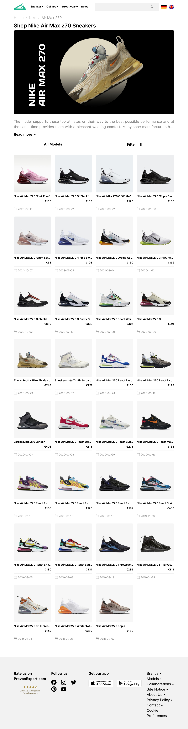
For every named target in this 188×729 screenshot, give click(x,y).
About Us (154, 694)
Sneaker (36, 6)
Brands (153, 673)
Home (19, 18)
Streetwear (68, 6)
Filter (131, 144)
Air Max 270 (52, 18)
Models (153, 679)
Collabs (51, 6)
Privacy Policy (158, 700)
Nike (32, 18)
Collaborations (159, 684)
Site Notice (156, 689)
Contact (153, 705)
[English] (171, 6)
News (84, 6)
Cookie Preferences (157, 713)
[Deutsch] (164, 6)
